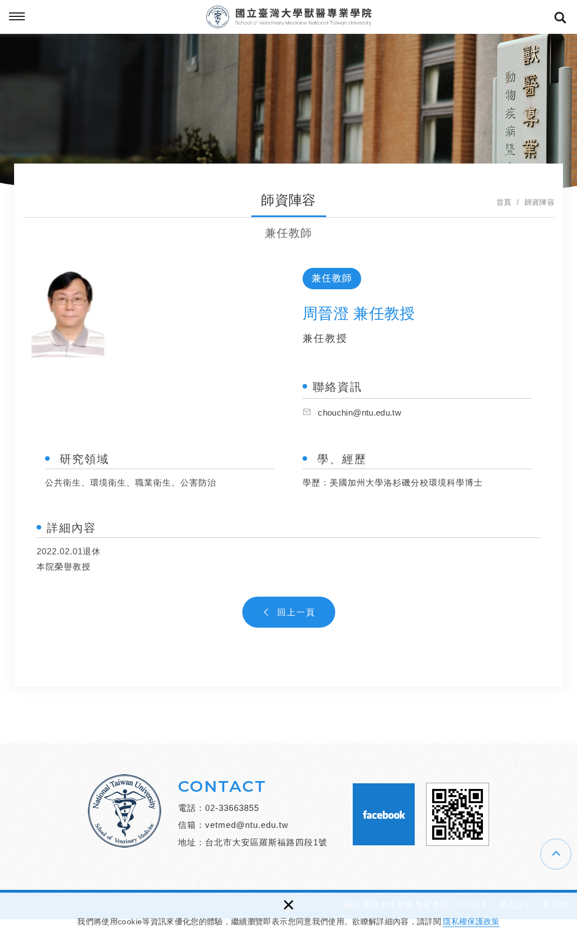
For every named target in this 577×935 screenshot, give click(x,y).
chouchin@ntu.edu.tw (359, 412)
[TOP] (555, 854)
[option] (152, 308)
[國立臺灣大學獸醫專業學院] (288, 17)
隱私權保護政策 (471, 921)
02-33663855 (232, 808)
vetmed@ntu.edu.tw (246, 825)
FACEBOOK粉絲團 (384, 814)
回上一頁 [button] (296, 612)
